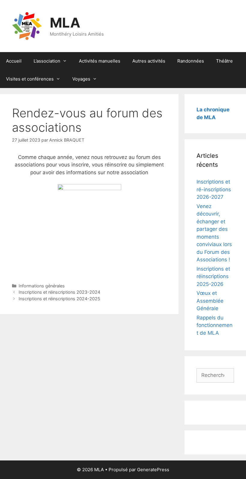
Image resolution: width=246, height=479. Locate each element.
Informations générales (42, 285)
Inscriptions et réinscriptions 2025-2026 (213, 276)
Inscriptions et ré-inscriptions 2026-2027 (213, 189)
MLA (65, 22)
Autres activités (148, 61)
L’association (47, 61)
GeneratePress (153, 469)
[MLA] (27, 26)
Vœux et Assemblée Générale (210, 300)
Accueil (14, 61)
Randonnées (190, 61)
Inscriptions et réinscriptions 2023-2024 (59, 292)
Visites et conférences (30, 79)
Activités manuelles (99, 61)
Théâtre (224, 61)
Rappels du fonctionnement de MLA (214, 325)
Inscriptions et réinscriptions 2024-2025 (59, 298)
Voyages (81, 79)
